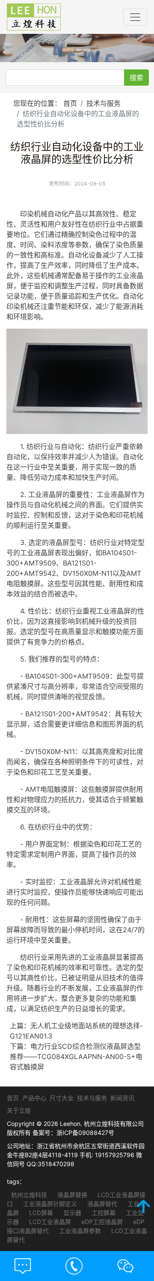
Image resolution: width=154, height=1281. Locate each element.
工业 (123, 275)
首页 (70, 103)
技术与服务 (103, 103)
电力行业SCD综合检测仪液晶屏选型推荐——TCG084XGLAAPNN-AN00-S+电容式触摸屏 (76, 1056)
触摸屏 (30, 583)
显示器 (71, 1212)
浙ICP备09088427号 (85, 1132)
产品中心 (34, 1097)
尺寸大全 (62, 1097)
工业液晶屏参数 (79, 1230)
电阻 (13, 583)
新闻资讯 (122, 1097)
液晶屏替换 (71, 1194)
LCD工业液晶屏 (49, 1221)
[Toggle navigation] (135, 17)
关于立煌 (19, 1110)
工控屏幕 (103, 1212)
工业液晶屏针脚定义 (49, 1203)
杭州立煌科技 (29, 1194)
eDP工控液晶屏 (101, 1221)
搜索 (136, 77)
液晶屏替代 (101, 1203)
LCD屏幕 (40, 1212)
